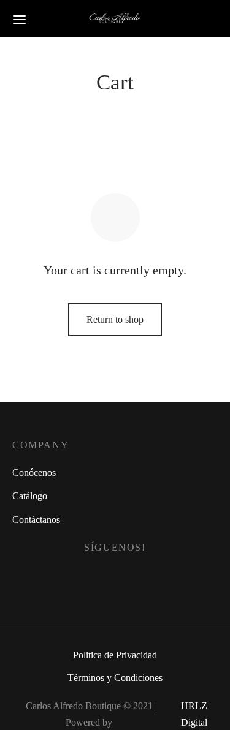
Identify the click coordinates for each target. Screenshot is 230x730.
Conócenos (34, 472)
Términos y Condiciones (115, 677)
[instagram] (129, 576)
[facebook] (101, 576)
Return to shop (115, 319)
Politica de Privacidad (115, 655)
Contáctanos (36, 519)
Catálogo (29, 496)
